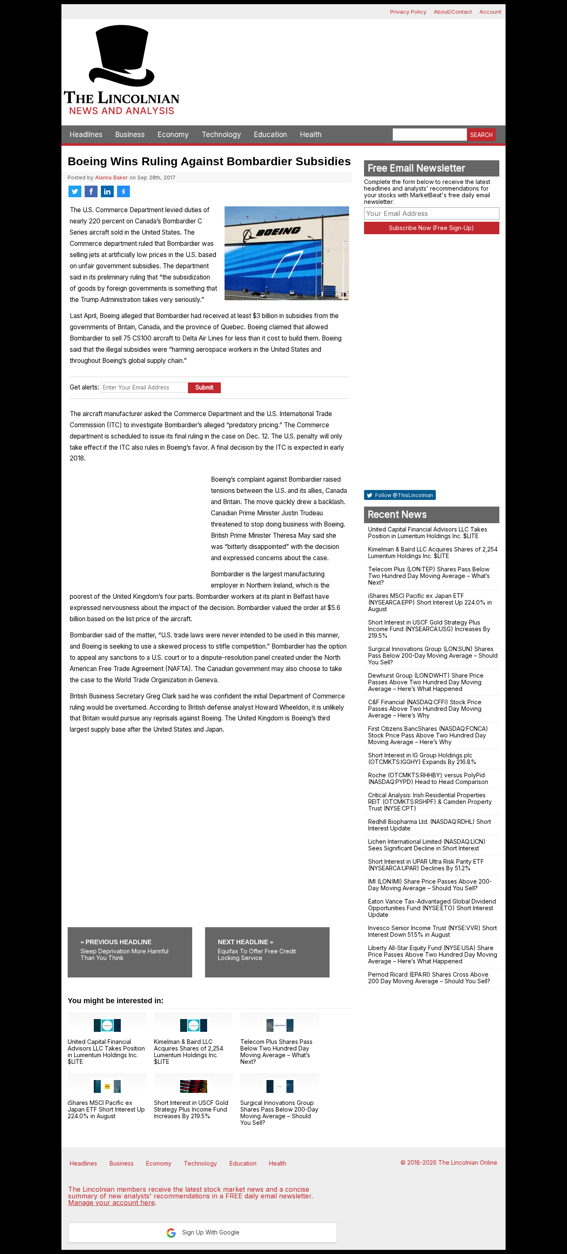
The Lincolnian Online (467, 1162)
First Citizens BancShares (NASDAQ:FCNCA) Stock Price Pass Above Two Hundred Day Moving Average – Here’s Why (428, 735)
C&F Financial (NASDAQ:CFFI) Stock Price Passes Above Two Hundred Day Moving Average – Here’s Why (424, 708)
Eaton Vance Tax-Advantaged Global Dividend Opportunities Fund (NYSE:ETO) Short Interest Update (432, 908)
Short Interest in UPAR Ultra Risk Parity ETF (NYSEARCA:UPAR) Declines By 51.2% (426, 865)
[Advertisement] (343, 48)
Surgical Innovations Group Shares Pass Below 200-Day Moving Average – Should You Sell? (279, 1112)
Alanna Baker (111, 177)
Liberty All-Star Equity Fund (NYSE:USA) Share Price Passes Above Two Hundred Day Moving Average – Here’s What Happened (432, 954)
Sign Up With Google (210, 1232)
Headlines (86, 134)
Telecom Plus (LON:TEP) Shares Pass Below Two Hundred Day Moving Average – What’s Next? (429, 576)
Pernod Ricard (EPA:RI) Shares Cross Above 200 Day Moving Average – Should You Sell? (429, 978)
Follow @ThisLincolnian (403, 495)
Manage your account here (111, 1202)
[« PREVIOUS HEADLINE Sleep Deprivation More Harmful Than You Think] (135, 930)
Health (311, 134)
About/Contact (453, 11)
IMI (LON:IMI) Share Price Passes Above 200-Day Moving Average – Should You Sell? (430, 885)
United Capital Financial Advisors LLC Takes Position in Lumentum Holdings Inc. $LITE (106, 1051)
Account (490, 11)
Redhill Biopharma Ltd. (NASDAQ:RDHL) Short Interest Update (429, 825)
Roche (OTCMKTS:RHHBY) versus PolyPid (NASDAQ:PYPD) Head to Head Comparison (428, 778)
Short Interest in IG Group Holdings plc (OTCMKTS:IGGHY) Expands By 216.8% (422, 758)
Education (270, 134)
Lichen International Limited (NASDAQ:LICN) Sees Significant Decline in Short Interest (427, 845)
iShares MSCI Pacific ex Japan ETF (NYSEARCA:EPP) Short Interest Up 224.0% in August (430, 602)
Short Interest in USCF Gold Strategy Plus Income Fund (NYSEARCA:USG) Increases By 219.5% (429, 629)
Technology (221, 134)
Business (130, 134)
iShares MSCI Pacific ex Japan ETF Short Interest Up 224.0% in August (106, 1109)
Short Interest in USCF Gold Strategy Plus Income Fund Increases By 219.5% (191, 1109)
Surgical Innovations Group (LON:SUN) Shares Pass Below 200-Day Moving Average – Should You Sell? (433, 655)
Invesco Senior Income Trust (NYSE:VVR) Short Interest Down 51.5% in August (432, 931)
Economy (173, 134)
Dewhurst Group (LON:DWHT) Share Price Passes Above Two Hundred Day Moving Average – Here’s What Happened (426, 682)
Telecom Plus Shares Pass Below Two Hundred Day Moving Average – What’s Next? (276, 1051)
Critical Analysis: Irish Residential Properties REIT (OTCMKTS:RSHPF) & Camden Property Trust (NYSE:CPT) (430, 801)
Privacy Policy (408, 11)
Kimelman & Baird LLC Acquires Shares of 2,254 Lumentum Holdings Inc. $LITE (188, 1051)
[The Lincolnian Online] (121, 72)
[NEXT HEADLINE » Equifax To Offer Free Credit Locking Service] (267, 930)
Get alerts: (84, 387)
